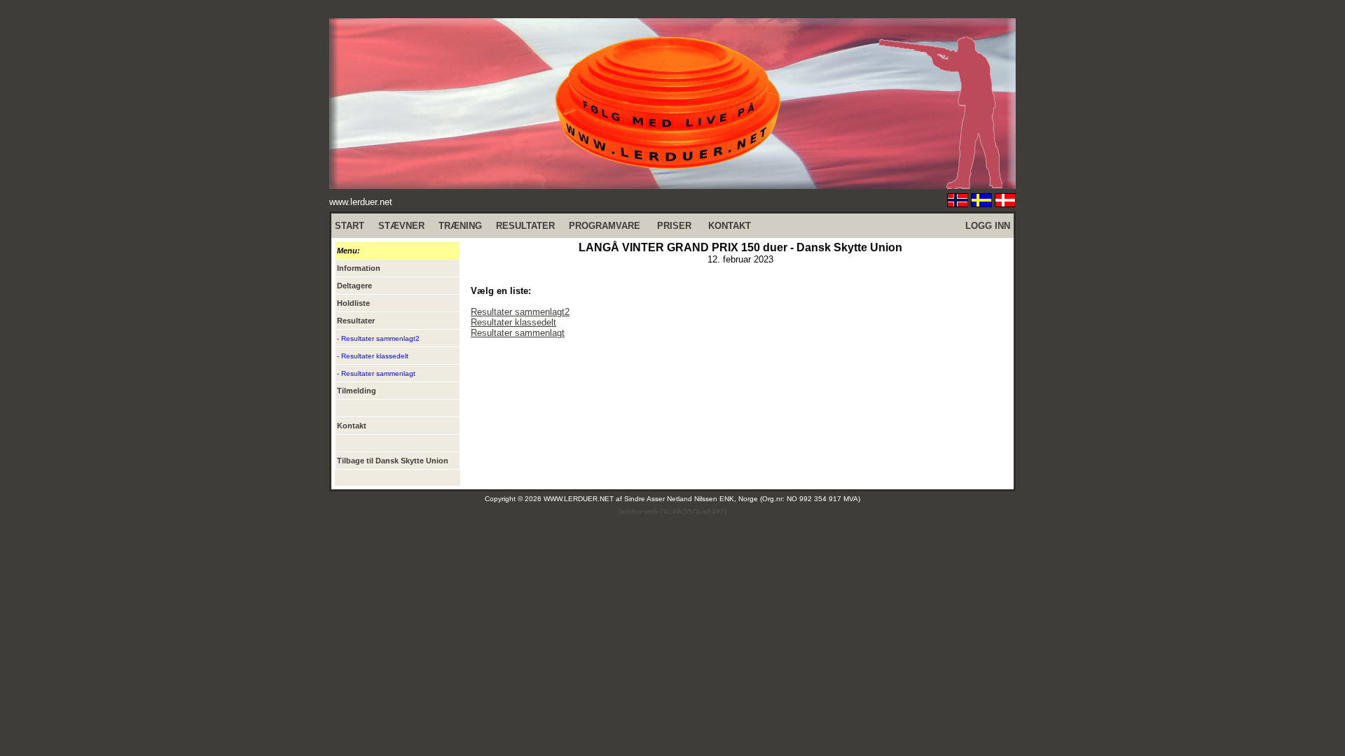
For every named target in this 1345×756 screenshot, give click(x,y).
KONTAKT (729, 225)
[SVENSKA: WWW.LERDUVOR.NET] (981, 203)
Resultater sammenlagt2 (520, 312)
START (349, 225)
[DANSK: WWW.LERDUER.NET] (1005, 203)
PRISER (674, 225)
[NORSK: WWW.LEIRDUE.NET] (957, 203)
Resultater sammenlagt (518, 333)
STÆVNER (401, 225)
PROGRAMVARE (604, 225)
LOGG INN (987, 225)
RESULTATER (525, 225)
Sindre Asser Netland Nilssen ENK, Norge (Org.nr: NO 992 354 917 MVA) (742, 499)
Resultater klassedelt (513, 322)
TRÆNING (460, 225)
